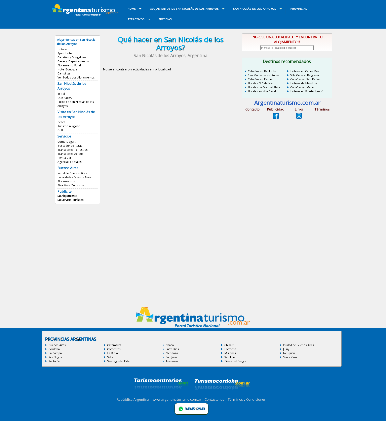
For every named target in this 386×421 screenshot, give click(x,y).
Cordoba (54, 349)
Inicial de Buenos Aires (72, 173)
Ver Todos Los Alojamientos (76, 77)
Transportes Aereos (70, 154)
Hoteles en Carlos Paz (304, 71)
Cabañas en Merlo (302, 87)
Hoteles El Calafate (260, 83)
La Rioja (112, 353)
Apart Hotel (64, 53)
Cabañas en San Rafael (305, 79)
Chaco (170, 345)
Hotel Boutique (67, 69)
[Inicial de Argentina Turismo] (86, 14)
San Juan (171, 357)
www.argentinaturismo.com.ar (177, 399)
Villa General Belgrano (304, 75)
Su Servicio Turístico (70, 200)
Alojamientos (66, 181)
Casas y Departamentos (73, 61)
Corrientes (114, 349)
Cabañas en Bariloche (262, 71)
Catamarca (114, 345)
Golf (60, 130)
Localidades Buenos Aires (74, 177)
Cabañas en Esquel (260, 79)
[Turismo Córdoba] (222, 395)
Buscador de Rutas (69, 146)
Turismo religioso (68, 126)
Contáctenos (214, 399)
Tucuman (172, 361)
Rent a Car (64, 158)
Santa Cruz (290, 357)
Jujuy (286, 349)
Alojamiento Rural (69, 65)
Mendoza (172, 353)
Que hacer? (64, 98)
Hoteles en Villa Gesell (262, 91)
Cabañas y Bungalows (71, 57)
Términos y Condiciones (247, 399)
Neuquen (289, 353)
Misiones (230, 353)
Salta (110, 357)
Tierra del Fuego (235, 361)
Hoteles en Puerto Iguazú (306, 91)
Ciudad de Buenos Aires (298, 345)
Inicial (61, 94)
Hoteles (62, 49)
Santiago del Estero (119, 361)
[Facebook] (276, 117)
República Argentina (133, 399)
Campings (63, 73)
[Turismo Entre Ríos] (161, 395)
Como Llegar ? (66, 141)
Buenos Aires (57, 345)
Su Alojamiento (67, 196)
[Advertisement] (170, 122)
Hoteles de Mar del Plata (264, 87)
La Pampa (55, 353)
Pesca (61, 122)
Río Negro (55, 357)
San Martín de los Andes (263, 75)
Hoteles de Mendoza (303, 83)
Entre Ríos (172, 349)
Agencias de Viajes (69, 162)
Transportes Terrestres (72, 150)
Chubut (229, 345)
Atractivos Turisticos (70, 185)
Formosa (230, 349)
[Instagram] (299, 117)
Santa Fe (54, 361)
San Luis (229, 357)
